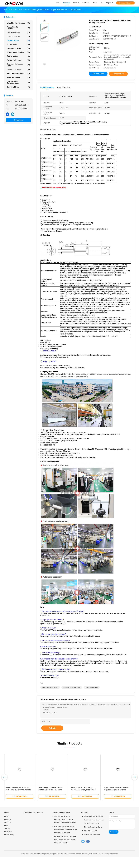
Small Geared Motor (18, 48)
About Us (7, 822)
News (6, 825)
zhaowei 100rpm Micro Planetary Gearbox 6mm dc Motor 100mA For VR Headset (65, 819)
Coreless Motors (18, 40)
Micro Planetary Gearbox (18, 23)
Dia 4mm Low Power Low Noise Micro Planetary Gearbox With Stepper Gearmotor (65, 840)
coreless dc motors (92, 687)
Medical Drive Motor (18, 69)
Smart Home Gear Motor (18, 73)
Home (6, 816)
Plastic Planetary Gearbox (18, 28)
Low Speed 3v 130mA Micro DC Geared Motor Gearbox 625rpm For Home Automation (65, 830)
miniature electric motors (50, 687)
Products (7, 819)
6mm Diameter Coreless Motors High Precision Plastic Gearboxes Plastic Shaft (41, 789)
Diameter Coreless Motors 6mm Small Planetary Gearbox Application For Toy (74, 789)
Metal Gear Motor (18, 33)
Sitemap (7, 828)
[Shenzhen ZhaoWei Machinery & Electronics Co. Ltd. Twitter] (83, 841)
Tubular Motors (18, 56)
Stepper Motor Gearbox (18, 52)
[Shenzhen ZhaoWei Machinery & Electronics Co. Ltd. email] (7, 114)
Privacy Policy (9, 834)
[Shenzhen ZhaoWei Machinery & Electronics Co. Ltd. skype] (12, 114)
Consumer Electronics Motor (18, 65)
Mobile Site (8, 831)
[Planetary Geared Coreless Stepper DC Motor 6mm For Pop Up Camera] (68, 37)
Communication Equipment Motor (18, 82)
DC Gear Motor (18, 44)
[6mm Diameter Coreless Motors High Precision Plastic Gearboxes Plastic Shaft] (42, 769)
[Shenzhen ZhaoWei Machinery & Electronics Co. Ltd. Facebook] (88, 841)
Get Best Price (98, 74)
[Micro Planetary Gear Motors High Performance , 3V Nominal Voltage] (108, 769)
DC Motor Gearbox (18, 36)
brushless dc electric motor (71, 687)
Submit (52, 728)
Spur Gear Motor (18, 87)
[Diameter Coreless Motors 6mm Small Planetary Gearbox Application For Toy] (75, 769)
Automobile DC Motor (18, 60)
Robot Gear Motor (18, 77)
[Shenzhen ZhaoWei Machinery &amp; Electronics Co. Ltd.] (13, 3)
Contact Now (18, 120)
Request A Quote (125, 3)
